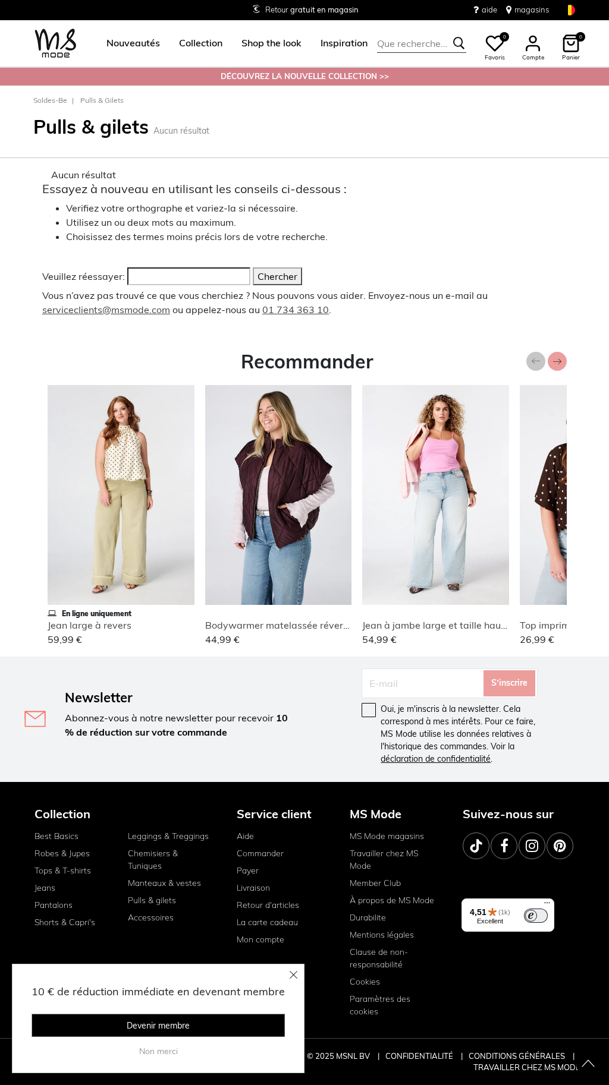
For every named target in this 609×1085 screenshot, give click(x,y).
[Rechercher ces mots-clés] (459, 43)
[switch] (536, 916)
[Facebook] (504, 845)
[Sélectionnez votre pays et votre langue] (570, 9)
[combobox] (421, 43)
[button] (133, 43)
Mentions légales (382, 934)
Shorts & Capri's (64, 922)
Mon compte (260, 939)
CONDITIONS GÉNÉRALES (518, 1056)
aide (489, 9)
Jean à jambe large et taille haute (436, 625)
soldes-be (50, 100)
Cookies (365, 981)
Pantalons (53, 905)
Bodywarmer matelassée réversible (284, 625)
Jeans (44, 887)
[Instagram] (532, 845)
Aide (245, 836)
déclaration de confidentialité (436, 758)
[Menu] (547, 905)
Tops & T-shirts (62, 870)
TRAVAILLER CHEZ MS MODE (526, 1067)
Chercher (277, 276)
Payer (248, 870)
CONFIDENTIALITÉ (419, 1056)
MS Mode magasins (387, 836)
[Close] (294, 974)
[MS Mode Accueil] (55, 43)
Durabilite (368, 917)
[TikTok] (476, 845)
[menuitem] (128, 43)
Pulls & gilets (102, 100)
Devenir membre (158, 1025)
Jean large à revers (89, 625)
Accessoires (151, 917)
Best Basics (56, 836)
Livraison (253, 887)
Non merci (158, 1051)
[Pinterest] (560, 845)
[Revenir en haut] (588, 1064)
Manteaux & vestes (164, 883)
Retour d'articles (268, 905)
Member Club (375, 883)
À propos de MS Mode (392, 900)
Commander (260, 853)
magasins (531, 9)
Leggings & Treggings (168, 836)
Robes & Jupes (62, 853)
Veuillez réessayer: (83, 276)
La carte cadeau (267, 922)
